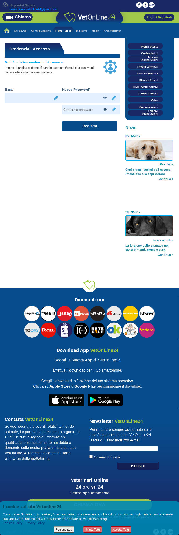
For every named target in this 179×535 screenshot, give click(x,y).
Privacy (114, 457)
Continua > (166, 179)
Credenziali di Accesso (149, 54)
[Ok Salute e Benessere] (114, 329)
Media (95, 30)
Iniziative (81, 30)
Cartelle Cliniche (148, 93)
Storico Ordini (149, 60)
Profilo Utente (149, 46)
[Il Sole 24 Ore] (48, 313)
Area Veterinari (112, 30)
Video (154, 100)
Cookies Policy (13, 523)
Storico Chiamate (147, 73)
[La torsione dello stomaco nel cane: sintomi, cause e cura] (149, 229)
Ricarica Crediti (148, 80)
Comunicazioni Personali (148, 107)
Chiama (23, 16)
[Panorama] (130, 313)
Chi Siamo (20, 30)
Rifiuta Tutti (92, 530)
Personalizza (64, 530)
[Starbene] (147, 329)
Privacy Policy (35, 523)
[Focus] (48, 329)
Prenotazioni (150, 113)
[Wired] (97, 313)
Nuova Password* (76, 89)
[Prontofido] (64, 329)
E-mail (9, 89)
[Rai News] (81, 313)
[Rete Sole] (97, 329)
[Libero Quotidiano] (147, 313)
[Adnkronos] (114, 313)
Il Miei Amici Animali (145, 86)
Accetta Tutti (121, 530)
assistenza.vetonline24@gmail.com (34, 9)
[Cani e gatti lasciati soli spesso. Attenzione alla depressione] (149, 152)
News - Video (63, 30)
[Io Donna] (81, 329)
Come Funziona (41, 30)
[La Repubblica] (32, 313)
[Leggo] (64, 313)
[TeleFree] (130, 329)
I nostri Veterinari (147, 66)
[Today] (32, 329)
